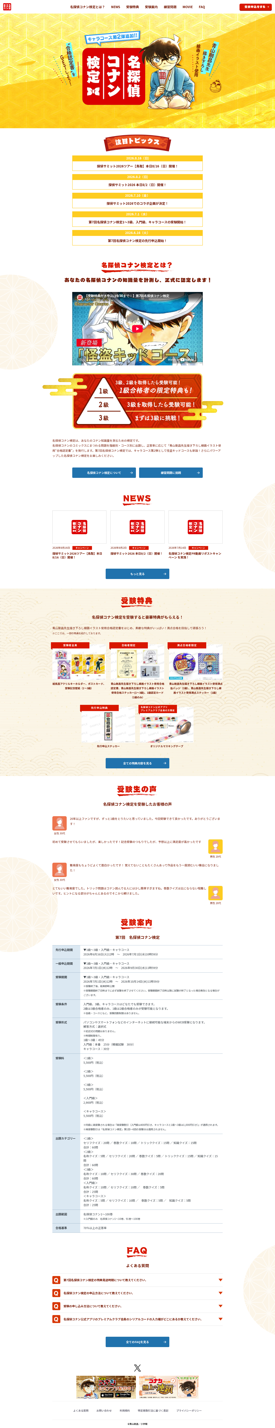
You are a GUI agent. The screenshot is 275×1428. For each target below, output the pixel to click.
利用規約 (125, 1410)
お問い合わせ (104, 1410)
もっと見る (137, 574)
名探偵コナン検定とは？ (87, 6)
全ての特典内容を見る (137, 763)
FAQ (202, 6)
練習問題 (170, 6)
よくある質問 (80, 1410)
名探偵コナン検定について (104, 473)
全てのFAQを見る (137, 1342)
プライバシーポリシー (189, 1410)
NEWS (115, 6)
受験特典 (132, 6)
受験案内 (151, 6)
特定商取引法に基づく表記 (153, 1410)
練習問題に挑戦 (171, 473)
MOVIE (188, 6)
